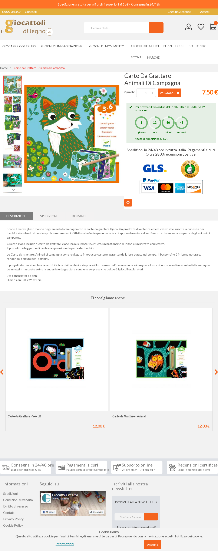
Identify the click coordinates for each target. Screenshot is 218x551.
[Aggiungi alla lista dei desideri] (128, 203)
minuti (168, 132)
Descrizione (16, 216)
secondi (181, 132)
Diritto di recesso (15, 506)
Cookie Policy (13, 525)
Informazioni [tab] (15, 483)
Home (4, 68)
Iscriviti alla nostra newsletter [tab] (130, 486)
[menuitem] (154, 57)
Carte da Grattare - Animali (129, 416)
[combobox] (118, 27)
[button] (12, 103)
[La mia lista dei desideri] (201, 27)
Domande (79, 216)
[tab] (16, 216)
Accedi (204, 12)
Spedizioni (10, 493)
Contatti (31, 12)
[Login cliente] (188, 28)
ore (155, 132)
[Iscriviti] (151, 516)
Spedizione (49, 216)
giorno (141, 132)
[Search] (156, 27)
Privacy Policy (13, 519)
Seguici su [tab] (49, 483)
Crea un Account (179, 12)
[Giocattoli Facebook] (73, 503)
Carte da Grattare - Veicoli (24, 416)
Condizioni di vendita (18, 500)
